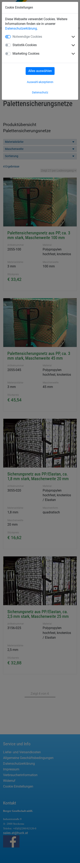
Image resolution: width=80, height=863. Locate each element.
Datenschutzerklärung (21, 28)
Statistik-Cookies (25, 45)
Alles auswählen (40, 71)
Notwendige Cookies (27, 37)
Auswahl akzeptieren (40, 82)
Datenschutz (40, 92)
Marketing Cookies (26, 53)
